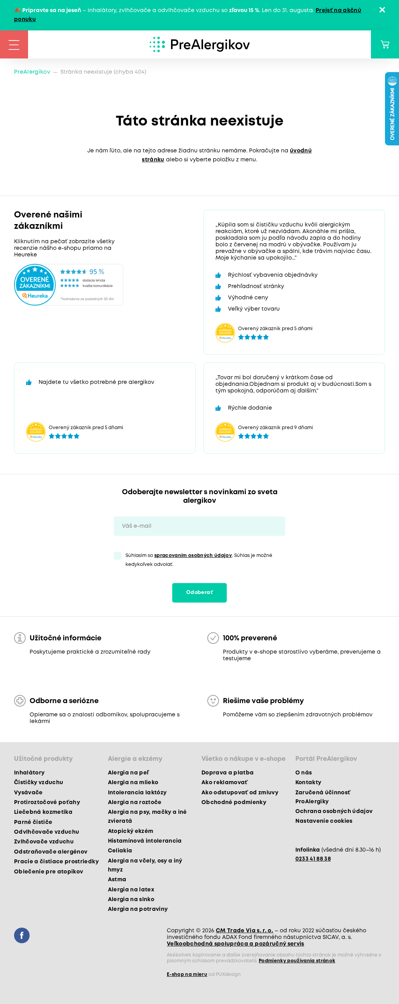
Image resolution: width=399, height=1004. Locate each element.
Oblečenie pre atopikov (48, 872)
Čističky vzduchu (38, 782)
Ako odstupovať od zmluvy (239, 792)
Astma (117, 879)
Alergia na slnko (131, 899)
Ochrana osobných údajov (334, 811)
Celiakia (120, 850)
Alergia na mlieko (133, 782)
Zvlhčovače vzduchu (44, 842)
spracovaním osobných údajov (193, 555)
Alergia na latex (131, 889)
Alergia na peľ (128, 773)
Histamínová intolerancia (145, 841)
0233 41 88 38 (313, 859)
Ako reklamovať (224, 782)
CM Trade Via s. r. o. (244, 930)
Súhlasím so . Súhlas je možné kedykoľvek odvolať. (198, 560)
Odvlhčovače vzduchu (46, 832)
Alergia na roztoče (135, 802)
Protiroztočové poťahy (47, 802)
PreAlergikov (32, 72)
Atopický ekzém (131, 831)
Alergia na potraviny (138, 909)
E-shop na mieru (187, 974)
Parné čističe (33, 822)
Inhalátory (29, 773)
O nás (303, 773)
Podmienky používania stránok (297, 961)
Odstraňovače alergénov (50, 852)
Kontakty (308, 782)
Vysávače (28, 792)
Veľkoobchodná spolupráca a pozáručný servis (235, 944)
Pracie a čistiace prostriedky (56, 861)
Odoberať (199, 592)
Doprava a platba (227, 773)
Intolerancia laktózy (137, 792)
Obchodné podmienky (233, 802)
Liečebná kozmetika (43, 812)
